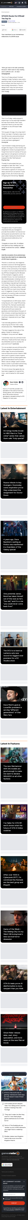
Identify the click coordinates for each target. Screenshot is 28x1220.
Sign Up (14, 1203)
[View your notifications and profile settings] (22, 2)
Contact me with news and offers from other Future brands (14, 1198)
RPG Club (11, 6)
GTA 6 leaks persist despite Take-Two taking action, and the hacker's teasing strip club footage (14, 1107)
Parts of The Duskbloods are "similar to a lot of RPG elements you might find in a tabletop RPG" (15, 1128)
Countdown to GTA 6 (21, 6)
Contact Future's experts (9, 1175)
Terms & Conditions (10, 1209)
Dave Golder (12, 21)
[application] (14, 103)
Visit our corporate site (13, 1159)
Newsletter (23, 29)
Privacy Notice (11, 215)
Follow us (16, 29)
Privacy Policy (18, 1208)
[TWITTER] (20, 382)
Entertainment (5, 12)
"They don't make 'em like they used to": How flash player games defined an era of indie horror (14, 1117)
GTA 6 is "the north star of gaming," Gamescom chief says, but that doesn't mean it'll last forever (14, 1096)
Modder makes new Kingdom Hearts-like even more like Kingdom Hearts (13, 1138)
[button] (25, 2)
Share (5, 29)
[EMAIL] (22, 382)
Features (4, 21)
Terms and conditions (8, 1172)
